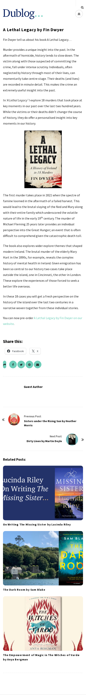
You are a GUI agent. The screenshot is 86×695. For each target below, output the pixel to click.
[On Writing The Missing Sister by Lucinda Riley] (43, 493)
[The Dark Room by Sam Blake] (43, 558)
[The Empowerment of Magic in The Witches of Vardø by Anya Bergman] (43, 623)
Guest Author (33, 387)
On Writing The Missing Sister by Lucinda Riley (37, 524)
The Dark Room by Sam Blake (24, 589)
